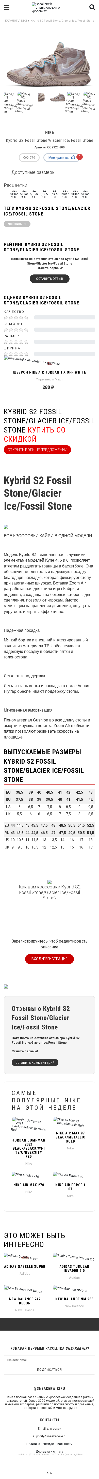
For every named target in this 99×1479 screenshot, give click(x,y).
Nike (24, 20)
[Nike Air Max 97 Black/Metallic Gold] (70, 1122)
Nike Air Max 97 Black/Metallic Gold (70, 1137)
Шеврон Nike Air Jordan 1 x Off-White (49, 372)
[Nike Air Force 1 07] (70, 1176)
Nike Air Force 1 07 (70, 1187)
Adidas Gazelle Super (24, 1267)
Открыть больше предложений (37, 450)
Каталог (11, 20)
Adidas (25, 1273)
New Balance (24, 1310)
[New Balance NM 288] (74, 1290)
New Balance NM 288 (74, 1299)
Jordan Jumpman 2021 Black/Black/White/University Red (28, 1148)
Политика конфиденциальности (49, 1444)
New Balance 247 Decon (25, 1301)
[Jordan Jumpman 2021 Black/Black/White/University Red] (29, 1126)
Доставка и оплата (49, 1451)
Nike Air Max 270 (28, 1185)
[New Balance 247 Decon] (25, 1290)
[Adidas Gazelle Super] (25, 1257)
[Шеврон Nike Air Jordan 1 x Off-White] (49, 363)
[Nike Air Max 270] (29, 1176)
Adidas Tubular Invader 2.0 (74, 1269)
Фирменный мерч (49, 379)
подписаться (49, 1370)
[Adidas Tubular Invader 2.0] (74, 1257)
